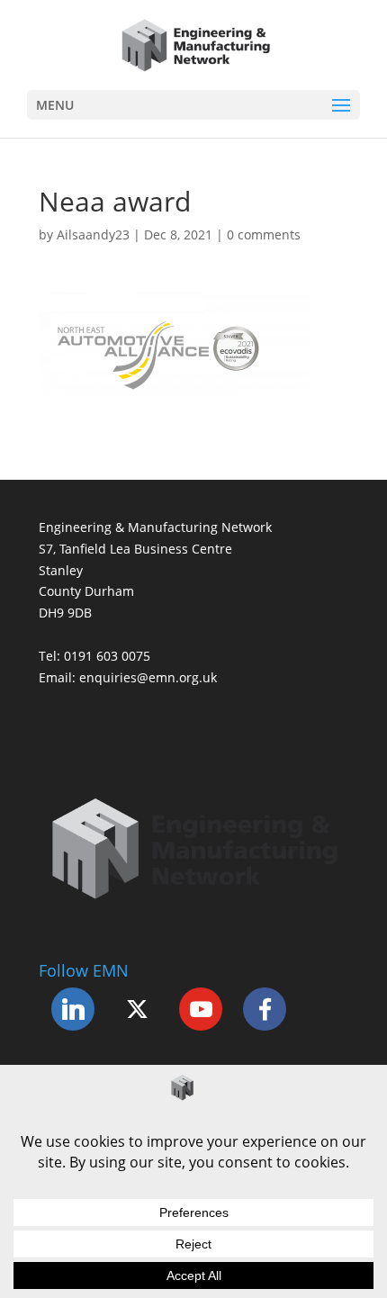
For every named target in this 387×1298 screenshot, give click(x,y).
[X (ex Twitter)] (136, 1009)
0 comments (264, 234)
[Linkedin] (72, 1009)
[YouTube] (200, 1009)
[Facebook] (264, 1009)
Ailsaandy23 (93, 234)
